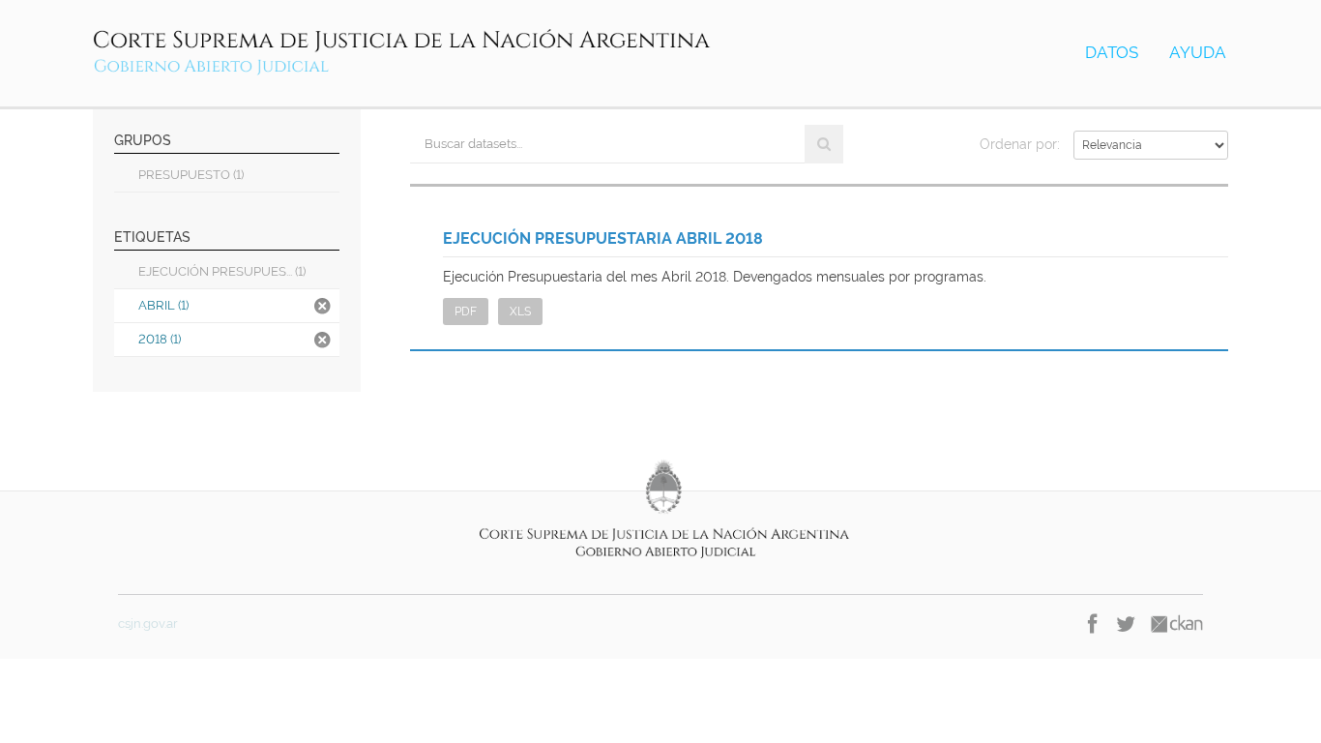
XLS (520, 311)
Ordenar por (1018, 144)
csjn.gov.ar (148, 623)
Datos (1111, 52)
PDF (466, 311)
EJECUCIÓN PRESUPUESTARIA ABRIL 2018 (603, 238)
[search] (824, 144)
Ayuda (1197, 52)
